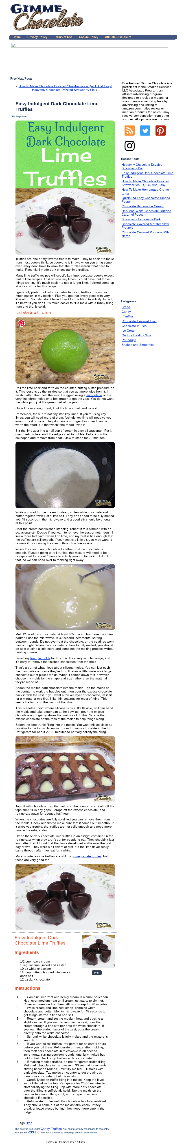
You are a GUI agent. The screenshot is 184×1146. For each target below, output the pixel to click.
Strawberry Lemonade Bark (141, 219)
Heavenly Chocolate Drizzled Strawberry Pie (63, 90)
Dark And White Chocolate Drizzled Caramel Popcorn (146, 212)
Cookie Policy (88, 37)
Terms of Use (63, 37)
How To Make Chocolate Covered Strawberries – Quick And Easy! (65, 86)
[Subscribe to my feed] (129, 137)
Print (96, 973)
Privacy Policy (37, 37)
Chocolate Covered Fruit (139, 321)
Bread (126, 307)
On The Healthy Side (136, 335)
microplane (94, 395)
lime (29, 1123)
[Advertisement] (152, 269)
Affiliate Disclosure (118, 37)
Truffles (56, 1128)
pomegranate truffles (86, 856)
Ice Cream (129, 330)
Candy (45, 1128)
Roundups (129, 340)
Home (17, 37)
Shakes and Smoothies (138, 344)
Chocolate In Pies (134, 326)
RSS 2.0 (33, 1132)
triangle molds (40, 658)
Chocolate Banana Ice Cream (143, 206)
